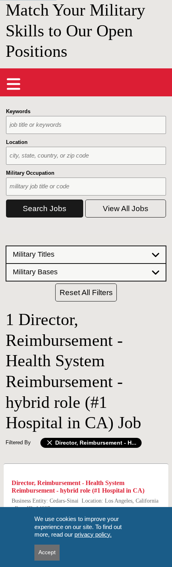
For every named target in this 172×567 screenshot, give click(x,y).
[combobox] (86, 125)
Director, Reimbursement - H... (95, 442)
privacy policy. (93, 534)
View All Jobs (125, 208)
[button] (86, 254)
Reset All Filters (86, 292)
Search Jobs (44, 208)
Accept (47, 552)
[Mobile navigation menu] (13, 84)
